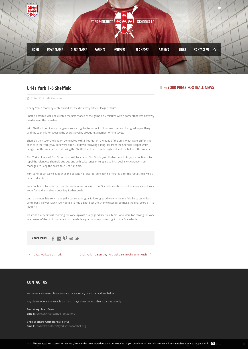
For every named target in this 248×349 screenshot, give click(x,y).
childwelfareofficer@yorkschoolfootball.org (60, 326)
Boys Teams (55, 49)
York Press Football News (191, 87)
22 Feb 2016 (37, 98)
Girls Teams (79, 49)
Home (35, 49)
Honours (119, 49)
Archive (164, 49)
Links (182, 49)
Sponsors (142, 49)
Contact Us (201, 49)
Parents (100, 49)
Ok (213, 343)
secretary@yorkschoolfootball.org (55, 313)
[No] (243, 344)
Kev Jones (56, 98)
